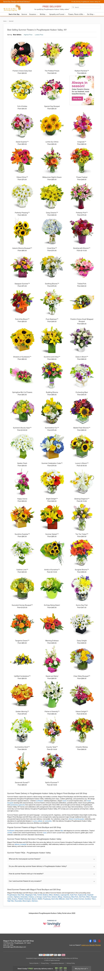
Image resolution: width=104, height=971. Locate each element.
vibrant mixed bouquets (76, 819)
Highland (17, 897)
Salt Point (82, 897)
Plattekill (20, 899)
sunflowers (39, 801)
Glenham (35, 901)
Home (4, 21)
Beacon (34, 899)
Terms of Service (33, 963)
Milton (51, 895)
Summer (24, 14)
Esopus (14, 899)
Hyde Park (73, 895)
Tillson (94, 899)
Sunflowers (11, 830)
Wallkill (40, 899)
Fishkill (39, 895)
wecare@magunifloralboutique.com (14, 947)
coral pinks (48, 821)
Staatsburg (66, 897)
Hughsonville (82, 895)
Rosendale (18, 901)
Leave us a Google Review (91, 945)
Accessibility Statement (57, 963)
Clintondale (24, 897)
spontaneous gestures (17, 805)
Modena (45, 895)
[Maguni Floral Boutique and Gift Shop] (17, 7)
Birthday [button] (43, 14)
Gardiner (88, 899)
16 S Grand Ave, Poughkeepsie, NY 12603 (17, 943)
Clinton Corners (79, 899)
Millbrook (62, 899)
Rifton (88, 897)
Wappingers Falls (30, 895)
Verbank (54, 897)
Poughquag (46, 899)
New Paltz (21, 895)
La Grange (38, 897)
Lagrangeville (64, 895)
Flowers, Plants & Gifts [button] (75, 14)
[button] (98, 962)
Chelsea (31, 897)
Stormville (54, 899)
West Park (74, 897)
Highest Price (28, 35)
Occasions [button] (32, 14)
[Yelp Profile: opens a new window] (99, 940)
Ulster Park (69, 899)
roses (64, 801)
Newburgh (27, 899)
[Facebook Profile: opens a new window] (90, 940)
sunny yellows (37, 821)
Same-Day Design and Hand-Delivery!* (16, 1)
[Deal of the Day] (82, 90)
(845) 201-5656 (8, 945)
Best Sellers (17, 35)
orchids (9, 832)
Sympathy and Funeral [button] (57, 14)
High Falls (10, 901)
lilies (61, 830)
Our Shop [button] (90, 14)
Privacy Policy (45, 963)
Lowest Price (39, 35)
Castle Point (47, 897)
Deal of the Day (14, 14)
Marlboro (57, 895)
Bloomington (27, 901)
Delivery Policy (71, 963)
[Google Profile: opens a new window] (94, 940)
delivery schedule (20, 844)
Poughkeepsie (12, 895)
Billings (60, 897)
